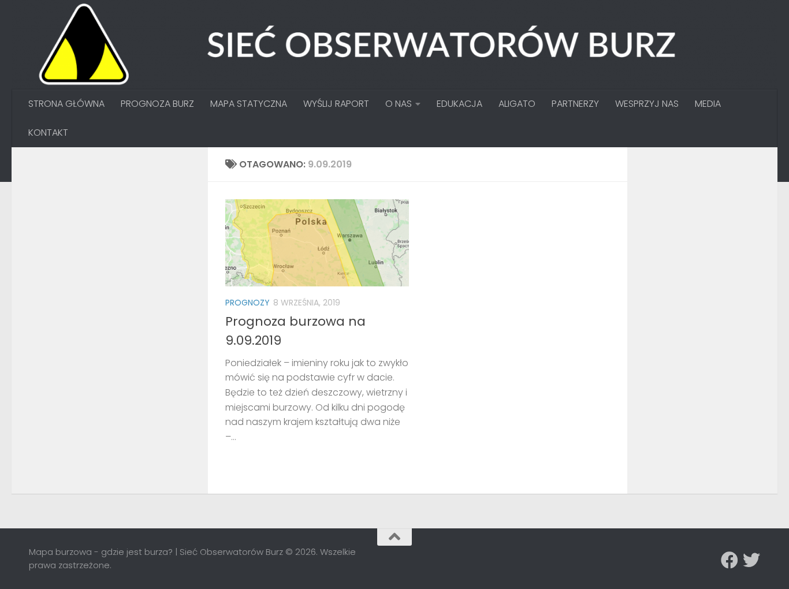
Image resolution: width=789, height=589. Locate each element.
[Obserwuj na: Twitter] (751, 560)
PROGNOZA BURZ (157, 103)
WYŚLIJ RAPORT (336, 103)
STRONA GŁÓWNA (66, 103)
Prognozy (247, 302)
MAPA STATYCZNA (248, 103)
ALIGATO (516, 103)
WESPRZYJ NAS (647, 103)
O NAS (398, 103)
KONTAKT (48, 132)
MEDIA (708, 103)
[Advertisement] (115, 237)
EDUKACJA (459, 103)
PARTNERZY (575, 103)
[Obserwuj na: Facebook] (729, 560)
